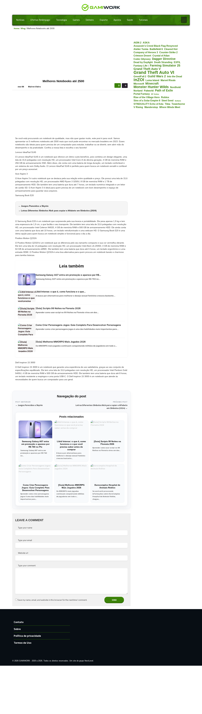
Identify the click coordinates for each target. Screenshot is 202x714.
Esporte (104, 20)
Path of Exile (164, 90)
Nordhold (175, 87)
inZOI (139, 79)
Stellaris (178, 101)
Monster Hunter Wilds (151, 87)
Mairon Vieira (34, 86)
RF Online (155, 94)
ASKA (146, 42)
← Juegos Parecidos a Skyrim (29, 405)
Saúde (130, 20)
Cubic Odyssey (142, 59)
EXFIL (177, 62)
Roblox (165, 97)
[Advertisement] (71, 56)
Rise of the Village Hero (147, 97)
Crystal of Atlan (161, 55)
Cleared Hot (170, 49)
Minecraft (152, 83)
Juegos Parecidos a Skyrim (34, 206)
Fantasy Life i (141, 65)
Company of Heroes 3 (146, 52)
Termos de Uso (22, 643)
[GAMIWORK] (101, 7)
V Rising (138, 107)
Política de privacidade (27, 636)
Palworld (149, 90)
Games (76, 20)
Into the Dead (174, 76)
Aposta (117, 20)
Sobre (17, 629)
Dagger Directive (164, 58)
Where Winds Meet (169, 107)
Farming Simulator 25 (165, 65)
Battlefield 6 (156, 49)
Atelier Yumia (141, 49)
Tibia (167, 104)
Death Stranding (163, 62)
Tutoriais (143, 20)
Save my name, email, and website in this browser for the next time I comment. (52, 599)
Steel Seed (167, 100)
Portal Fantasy (142, 94)
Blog (23, 28)
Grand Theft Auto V (147, 68)
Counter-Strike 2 (168, 52)
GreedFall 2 (140, 76)
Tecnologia (61, 20)
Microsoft (139, 83)
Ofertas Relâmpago (40, 20)
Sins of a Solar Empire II (147, 100)
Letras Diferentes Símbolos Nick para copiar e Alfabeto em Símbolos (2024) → (101, 407)
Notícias (20, 20)
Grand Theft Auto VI (154, 72)
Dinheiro (90, 20)
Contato (19, 622)
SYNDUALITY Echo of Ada (148, 104)
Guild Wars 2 (157, 76)
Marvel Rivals (168, 80)
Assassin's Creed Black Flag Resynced (156, 45)
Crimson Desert (142, 55)
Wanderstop (151, 107)
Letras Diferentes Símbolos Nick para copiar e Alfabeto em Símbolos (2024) (59, 210)
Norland (138, 90)
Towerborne (178, 104)
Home (16, 28)
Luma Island (152, 80)
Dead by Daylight (143, 62)
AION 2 (137, 42)
